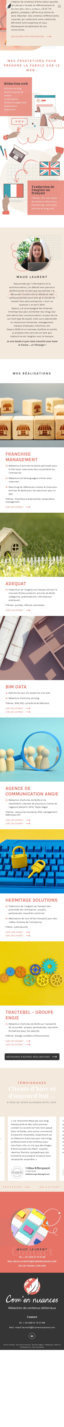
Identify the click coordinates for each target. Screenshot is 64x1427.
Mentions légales (38, 1345)
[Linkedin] (32, 1336)
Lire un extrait (17, 507)
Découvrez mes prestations (27, 36)
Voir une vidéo (17, 932)
